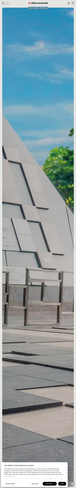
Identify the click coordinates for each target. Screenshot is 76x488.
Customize (48, 483)
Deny (62, 483)
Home (30, 8)
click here (49, 478)
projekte (36, 8)
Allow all (35, 483)
